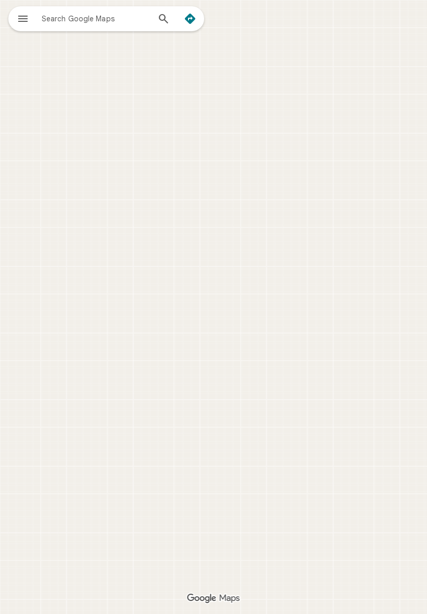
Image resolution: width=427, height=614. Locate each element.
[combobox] (95, 18)
